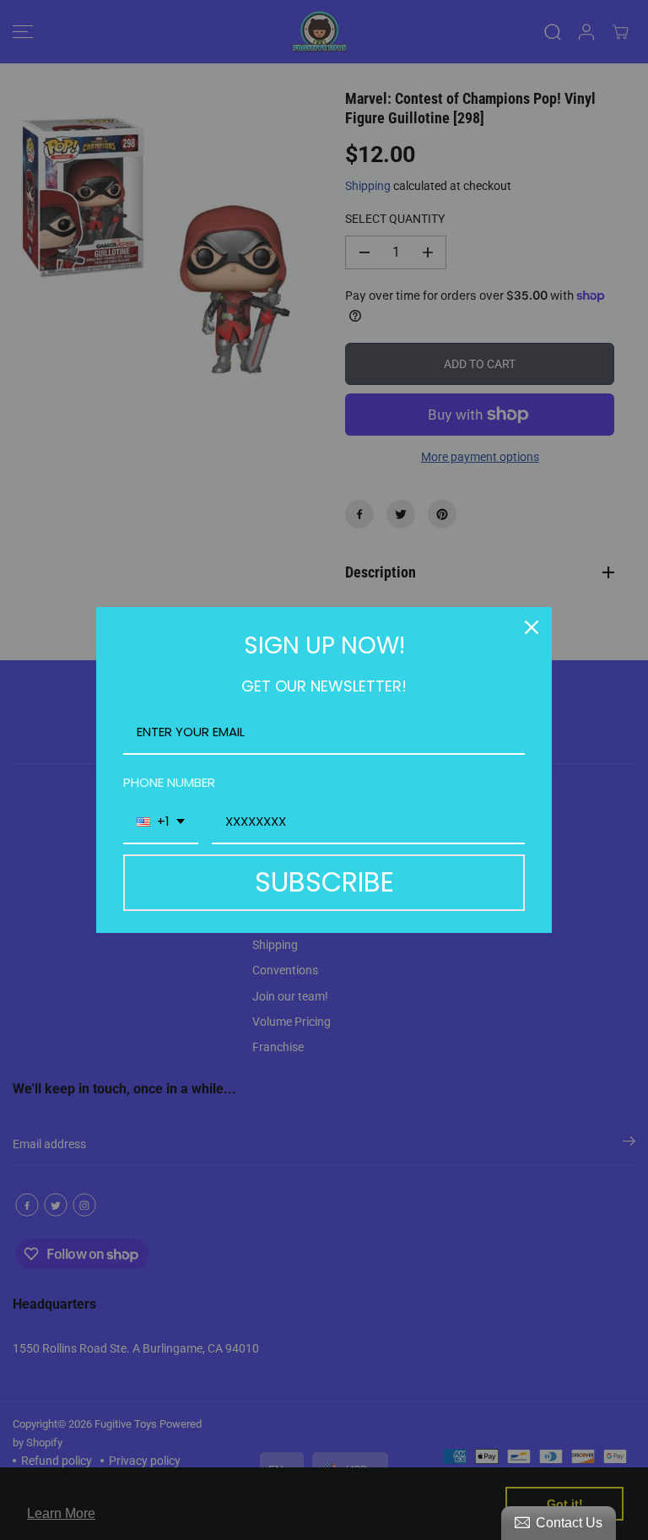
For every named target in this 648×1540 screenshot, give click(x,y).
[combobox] (160, 822)
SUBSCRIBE (324, 882)
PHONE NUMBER (169, 782)
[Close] (531, 627)
